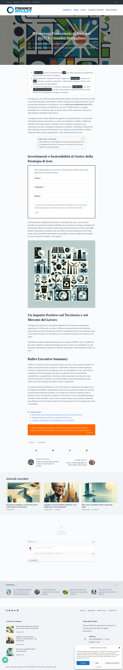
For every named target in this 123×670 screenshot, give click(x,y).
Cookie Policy (98, 666)
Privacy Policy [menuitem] (26, 2)
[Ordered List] (46, 553)
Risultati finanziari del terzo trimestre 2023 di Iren (51, 417)
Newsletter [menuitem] (17, 2)
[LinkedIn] (86, 450)
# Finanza (31, 442)
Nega (97, 663)
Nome (37, 178)
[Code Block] (53, 553)
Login (93, 541)
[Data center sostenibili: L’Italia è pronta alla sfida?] (99, 492)
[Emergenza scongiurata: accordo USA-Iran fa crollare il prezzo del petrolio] (23, 492)
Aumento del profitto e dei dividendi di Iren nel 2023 (52, 420)
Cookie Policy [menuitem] (36, 2)
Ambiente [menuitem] (67, 10)
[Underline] (41, 553)
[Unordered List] (48, 553)
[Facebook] (36, 450)
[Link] (56, 553)
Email (37, 196)
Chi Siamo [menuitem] (9, 2)
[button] (119, 648)
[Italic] (38, 553)
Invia (37, 212)
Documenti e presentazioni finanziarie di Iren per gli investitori (57, 415)
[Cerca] (116, 2)
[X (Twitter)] (53, 450)
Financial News (88, 48)
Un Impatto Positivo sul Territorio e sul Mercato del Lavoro (61, 144)
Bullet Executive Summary (49, 147)
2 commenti (57, 509)
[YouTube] (17, 610)
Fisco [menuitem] (83, 10)
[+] (61, 553)
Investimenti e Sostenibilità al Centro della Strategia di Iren (62, 142)
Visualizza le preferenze (112, 663)
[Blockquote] (51, 553)
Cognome (38, 187)
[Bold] (36, 553)
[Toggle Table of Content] (82, 138)
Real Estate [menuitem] (111, 10)
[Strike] (43, 553)
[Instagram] (12, 610)
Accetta (83, 663)
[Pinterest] (70, 450)
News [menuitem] (76, 10)
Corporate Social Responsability (64, 48)
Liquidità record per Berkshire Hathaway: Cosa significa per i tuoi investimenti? (26, 639)
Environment (79, 48)
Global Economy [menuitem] (96, 10)
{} (58, 553)
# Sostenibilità (41, 442)
